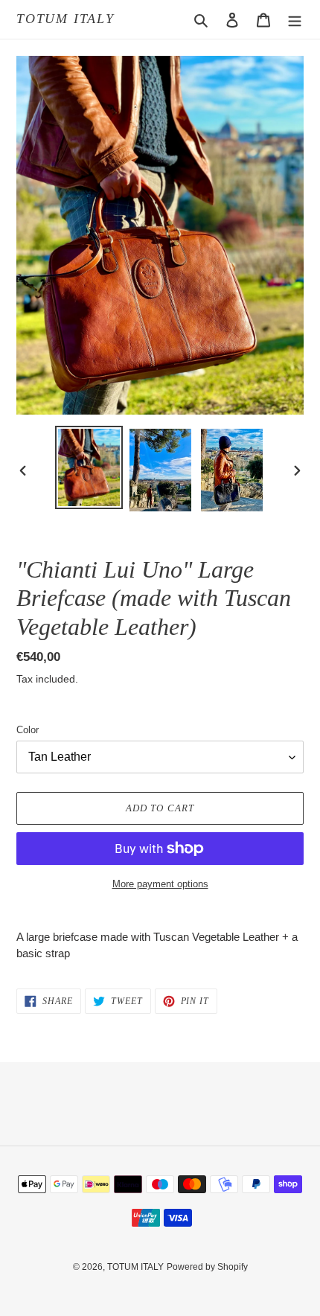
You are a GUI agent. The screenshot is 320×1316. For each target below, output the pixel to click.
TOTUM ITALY (65, 18)
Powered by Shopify (207, 1267)
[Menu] (294, 20)
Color (27, 729)
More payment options (160, 883)
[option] (89, 467)
